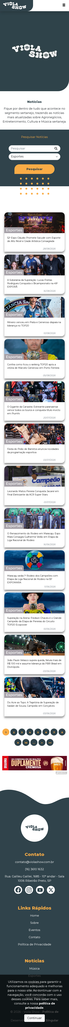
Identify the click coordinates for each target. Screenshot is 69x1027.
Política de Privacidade (34, 944)
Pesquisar (34, 169)
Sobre (34, 923)
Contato (34, 937)
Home (34, 915)
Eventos (34, 930)
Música (34, 968)
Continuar (34, 1018)
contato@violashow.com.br (34, 862)
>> (50, 742)
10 (26, 742)
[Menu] (64, 5)
